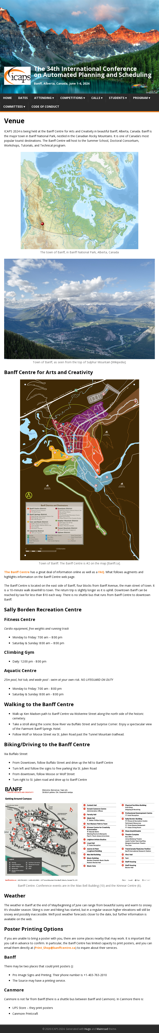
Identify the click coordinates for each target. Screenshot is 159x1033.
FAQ (101, 572)
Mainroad (102, 1029)
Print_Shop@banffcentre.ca (55, 948)
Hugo (87, 1029)
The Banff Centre (17, 572)
